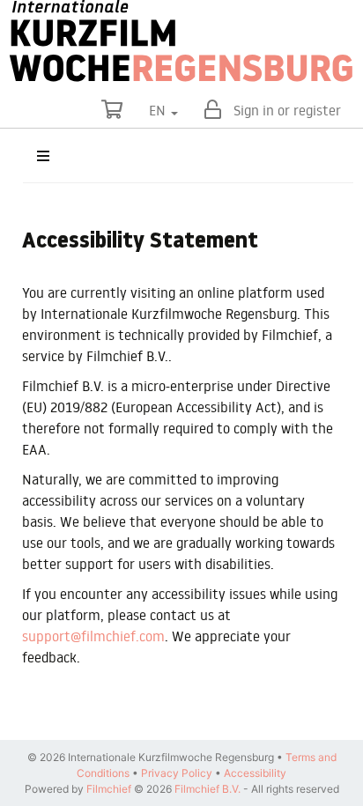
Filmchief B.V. (207, 788)
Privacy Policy (176, 773)
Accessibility (255, 773)
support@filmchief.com (93, 636)
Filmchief (108, 788)
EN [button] (159, 110)
